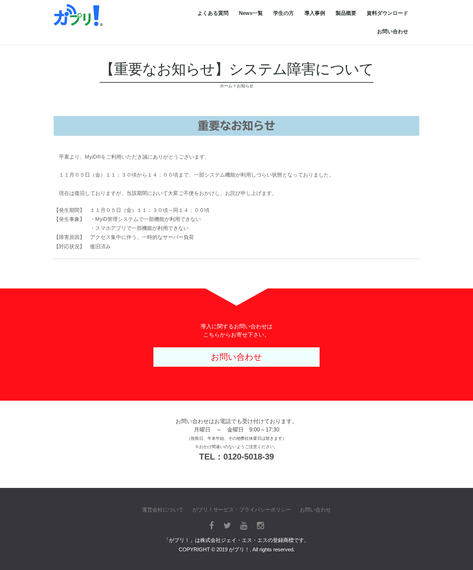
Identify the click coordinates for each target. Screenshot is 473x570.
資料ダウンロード (387, 13)
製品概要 (346, 13)
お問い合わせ (392, 31)
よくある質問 (213, 13)
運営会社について (163, 510)
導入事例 (314, 13)
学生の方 (283, 13)
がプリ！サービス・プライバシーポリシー (242, 510)
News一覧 (251, 13)
